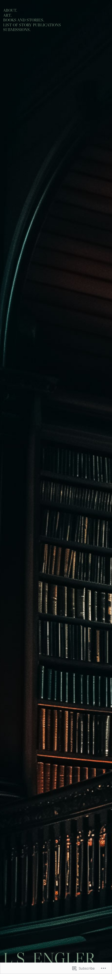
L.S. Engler (49, 958)
